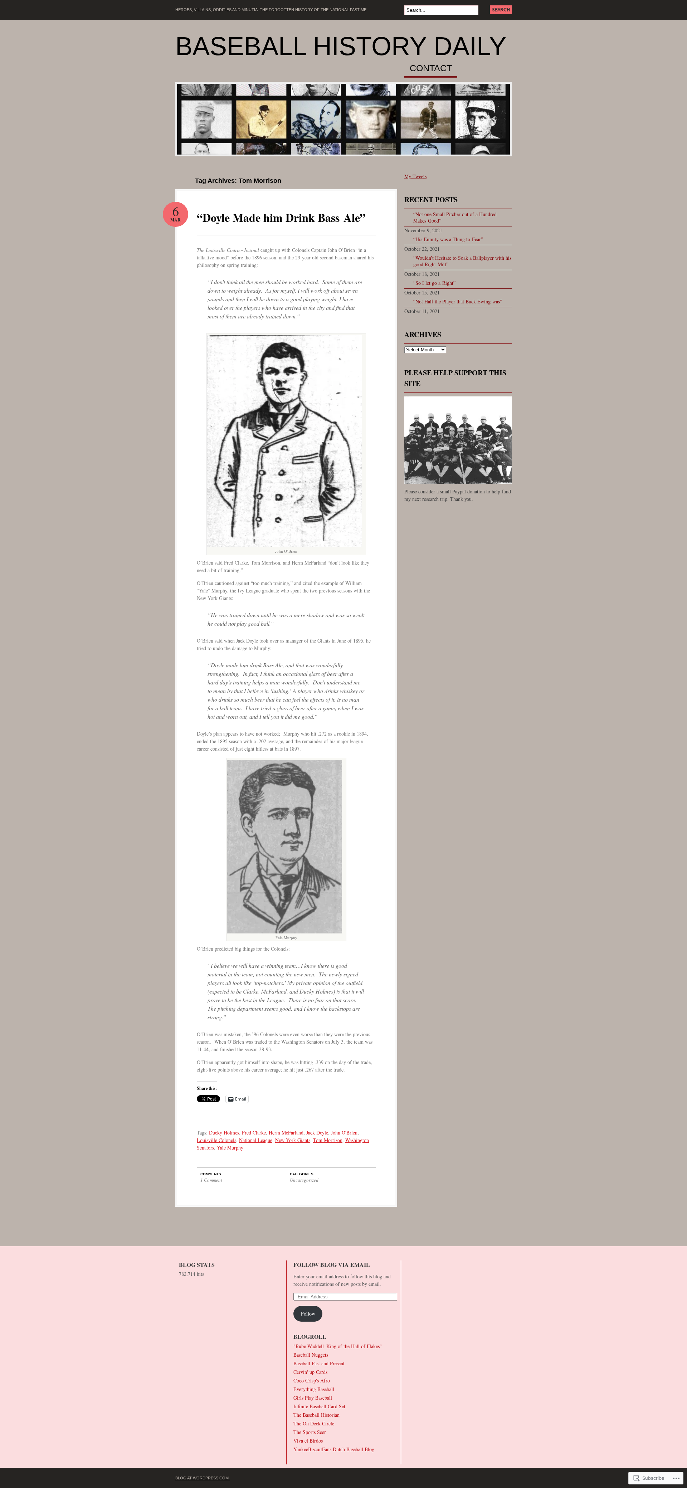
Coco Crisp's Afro (311, 1380)
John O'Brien (344, 1132)
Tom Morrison (327, 1140)
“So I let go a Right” (434, 282)
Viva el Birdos (308, 1440)
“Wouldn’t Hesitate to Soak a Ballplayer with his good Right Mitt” (462, 261)
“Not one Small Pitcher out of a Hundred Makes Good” (455, 217)
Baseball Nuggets (310, 1354)
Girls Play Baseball (312, 1397)
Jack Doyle (317, 1132)
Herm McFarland (286, 1132)
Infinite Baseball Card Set (319, 1406)
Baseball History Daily (340, 46)
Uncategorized (304, 1180)
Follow (308, 1313)
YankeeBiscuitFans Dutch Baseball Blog (333, 1449)
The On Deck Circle (313, 1423)
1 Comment (211, 1180)
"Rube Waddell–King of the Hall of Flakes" (337, 1346)
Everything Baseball (313, 1389)
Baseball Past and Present (319, 1363)
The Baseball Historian (316, 1414)
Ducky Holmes (224, 1132)
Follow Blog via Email (331, 1264)
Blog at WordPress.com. (202, 1478)
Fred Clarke (254, 1132)
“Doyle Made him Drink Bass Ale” (281, 217)
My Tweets (415, 176)
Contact (431, 68)
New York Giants (292, 1140)
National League (255, 1140)
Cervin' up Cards (310, 1372)
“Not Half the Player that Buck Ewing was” (457, 301)
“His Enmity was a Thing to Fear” (448, 239)
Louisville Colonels (216, 1140)
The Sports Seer (309, 1432)
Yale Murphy (230, 1147)
